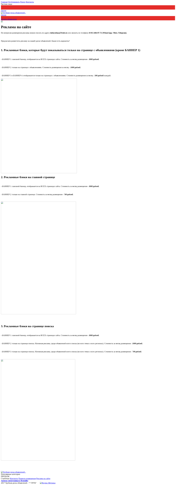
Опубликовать (14, 2)
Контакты (30, 2)
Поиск (22, 2)
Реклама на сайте (43, 479)
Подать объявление (9, 8)
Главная (4, 2)
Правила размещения (27, 479)
